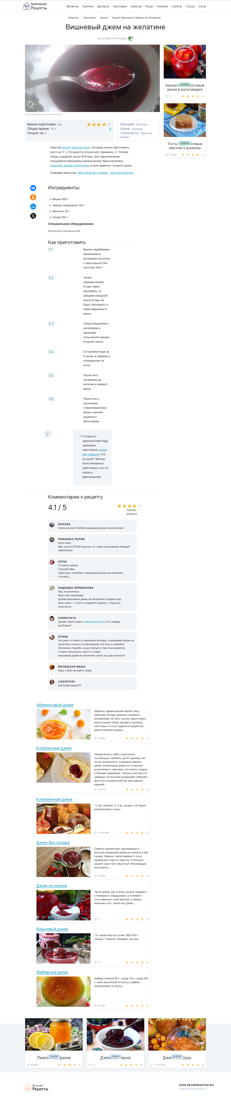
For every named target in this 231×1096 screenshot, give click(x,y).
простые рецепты (121, 172)
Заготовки (120, 6)
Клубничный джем (54, 748)
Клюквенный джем (54, 799)
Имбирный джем (52, 972)
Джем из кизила (51, 885)
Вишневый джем (52, 929)
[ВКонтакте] (33, 188)
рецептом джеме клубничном (69, 165)
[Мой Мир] (33, 207)
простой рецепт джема (92, 172)
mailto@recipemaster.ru (193, 1088)
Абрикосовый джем (54, 705)
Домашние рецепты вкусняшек (37, 1087)
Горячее (87, 6)
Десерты (103, 6)
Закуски (136, 6)
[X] (33, 216)
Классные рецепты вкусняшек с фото (35, 6)
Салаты (177, 6)
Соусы (190, 6)
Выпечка (72, 6)
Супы (202, 6)
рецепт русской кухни (76, 147)
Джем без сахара (53, 842)
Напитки (162, 6)
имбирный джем (94, 621)
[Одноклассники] (33, 197)
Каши (149, 6)
